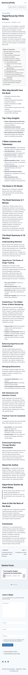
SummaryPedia (7, 22)
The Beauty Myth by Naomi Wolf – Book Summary (7, 553)
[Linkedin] (5, 662)
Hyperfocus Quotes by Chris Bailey (12, 80)
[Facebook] (3, 662)
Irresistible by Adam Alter (20, 552)
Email (5, 629)
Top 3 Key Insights (8, 53)
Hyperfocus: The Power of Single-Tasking (13, 64)
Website (5, 636)
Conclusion (7, 84)
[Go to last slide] (4, 576)
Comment (6, 603)
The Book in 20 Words (9, 57)
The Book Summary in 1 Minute (12, 58)
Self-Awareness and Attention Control (15, 72)
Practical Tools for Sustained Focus (14, 74)
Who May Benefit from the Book (12, 51)
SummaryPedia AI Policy (10, 651)
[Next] (24, 576)
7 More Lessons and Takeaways (12, 55)
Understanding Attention (11, 62)
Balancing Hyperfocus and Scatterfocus (15, 69)
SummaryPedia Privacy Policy (12, 653)
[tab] (11, 584)
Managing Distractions (11, 71)
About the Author (8, 79)
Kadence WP (14, 671)
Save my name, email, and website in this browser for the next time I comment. (14, 640)
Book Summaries (6, 13)
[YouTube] (8, 662)
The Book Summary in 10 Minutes (12, 60)
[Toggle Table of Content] (22, 50)
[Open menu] (25, 3)
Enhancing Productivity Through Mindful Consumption (15, 76)
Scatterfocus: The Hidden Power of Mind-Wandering (14, 67)
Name (5, 622)
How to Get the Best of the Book (12, 82)
